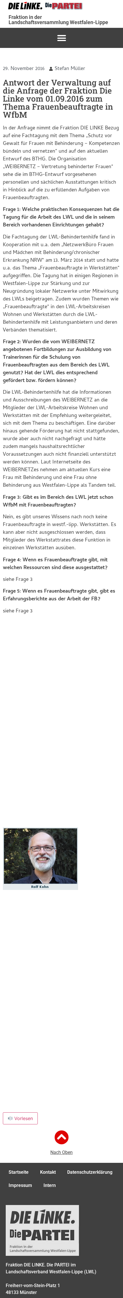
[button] (61, 38)
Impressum (20, 1185)
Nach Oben (61, 1152)
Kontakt (48, 1172)
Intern (49, 1185)
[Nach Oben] (61, 1137)
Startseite (19, 1172)
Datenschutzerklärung (89, 1172)
